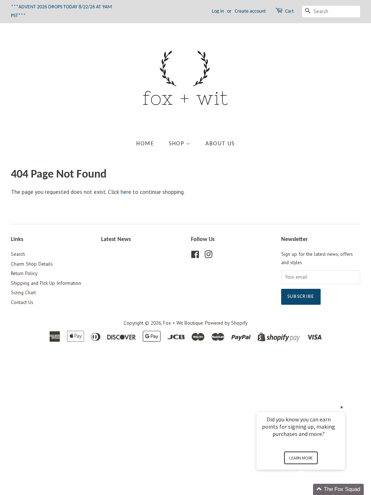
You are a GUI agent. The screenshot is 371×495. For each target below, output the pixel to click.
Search (18, 254)
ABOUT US (220, 144)
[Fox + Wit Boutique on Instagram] (208, 256)
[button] (309, 489)
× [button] (341, 407)
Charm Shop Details (32, 264)
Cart (289, 11)
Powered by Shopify (226, 323)
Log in (218, 11)
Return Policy (24, 273)
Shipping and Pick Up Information (46, 283)
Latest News (116, 239)
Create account (250, 11)
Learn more (301, 458)
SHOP (177, 144)
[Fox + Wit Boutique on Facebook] (195, 256)
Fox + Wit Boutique (183, 323)
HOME (145, 144)
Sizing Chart (23, 292)
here (126, 191)
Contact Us (22, 302)
